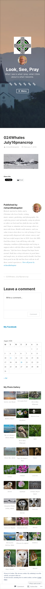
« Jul (5, 378)
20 (21, 362)
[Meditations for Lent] (29, 83)
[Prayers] (34, 83)
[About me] (24, 83)
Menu (24, 91)
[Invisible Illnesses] (20, 83)
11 (10, 358)
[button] (10, 397)
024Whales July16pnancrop (15, 277)
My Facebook (10, 327)
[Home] (10, 83)
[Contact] (15, 83)
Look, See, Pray (22, 69)
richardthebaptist (12, 147)
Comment (33, 314)
